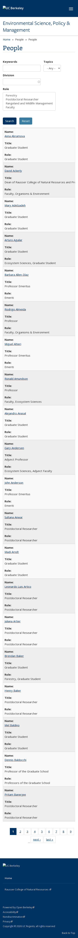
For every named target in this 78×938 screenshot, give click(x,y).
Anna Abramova (15, 136)
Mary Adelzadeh (15, 205)
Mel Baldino (12, 725)
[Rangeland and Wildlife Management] (29, 103)
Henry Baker (13, 690)
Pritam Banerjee (15, 794)
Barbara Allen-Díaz (17, 275)
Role (6, 89)
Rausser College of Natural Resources (28, 889)
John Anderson (14, 482)
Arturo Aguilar (13, 240)
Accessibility (10, 912)
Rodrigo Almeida (15, 309)
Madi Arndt (12, 552)
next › (38, 840)
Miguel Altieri (13, 344)
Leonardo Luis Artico (18, 586)
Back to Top (68, 933)
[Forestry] (29, 95)
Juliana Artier (13, 621)
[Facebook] (6, 872)
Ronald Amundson (16, 378)
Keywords (10, 61)
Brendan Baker (14, 656)
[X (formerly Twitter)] (13, 872)
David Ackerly (13, 171)
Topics (48, 61)
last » (51, 840)
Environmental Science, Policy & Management (36, 27)
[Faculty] (29, 107)
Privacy (8, 921)
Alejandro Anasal (15, 413)
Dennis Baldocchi (15, 760)
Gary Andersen (14, 448)
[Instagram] (21, 872)
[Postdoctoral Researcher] (29, 99)
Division (8, 75)
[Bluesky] (28, 872)
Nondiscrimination (14, 916)
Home (6, 39)
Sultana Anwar (14, 517)
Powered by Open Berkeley (18, 907)
